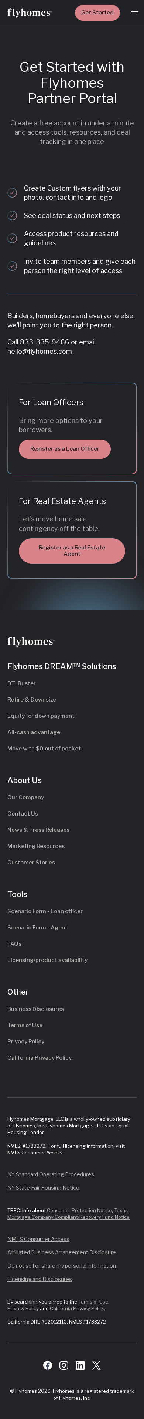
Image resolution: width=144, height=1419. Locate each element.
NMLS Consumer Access (38, 1239)
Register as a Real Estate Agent (72, 550)
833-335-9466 (44, 342)
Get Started (97, 12)
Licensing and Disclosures (39, 1279)
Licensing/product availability (47, 960)
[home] (29, 13)
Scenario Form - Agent (37, 927)
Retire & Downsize (31, 699)
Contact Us (22, 813)
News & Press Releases (38, 830)
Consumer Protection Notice (79, 1210)
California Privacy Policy (39, 1058)
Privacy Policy (25, 1041)
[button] (135, 13)
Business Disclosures (35, 1009)
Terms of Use (24, 1025)
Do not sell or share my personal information (61, 1265)
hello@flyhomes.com (39, 351)
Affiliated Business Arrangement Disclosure (61, 1252)
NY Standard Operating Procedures (50, 1174)
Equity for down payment (41, 716)
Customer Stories (31, 862)
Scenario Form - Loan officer (45, 911)
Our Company (25, 797)
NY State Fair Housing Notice (43, 1187)
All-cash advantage (33, 732)
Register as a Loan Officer (64, 448)
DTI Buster (21, 683)
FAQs (14, 944)
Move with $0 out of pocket (44, 748)
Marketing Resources (36, 846)
